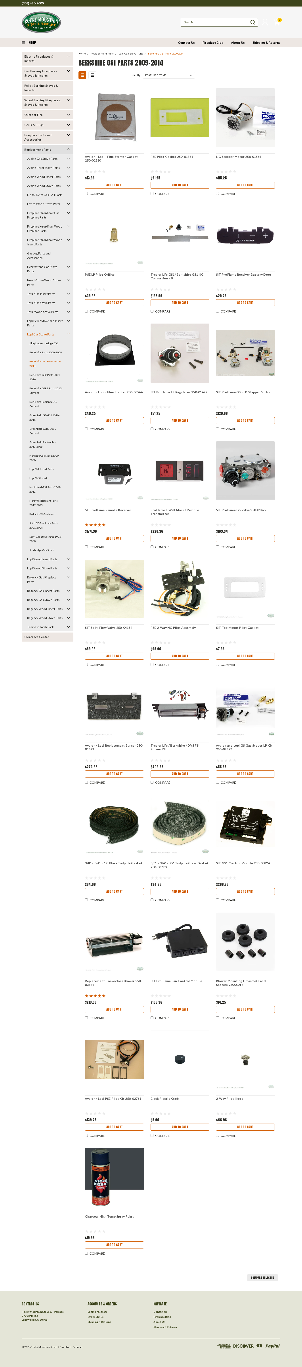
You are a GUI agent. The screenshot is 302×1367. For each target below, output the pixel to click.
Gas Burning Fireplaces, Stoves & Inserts (40, 73)
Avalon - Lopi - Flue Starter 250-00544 (114, 392)
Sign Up (102, 1311)
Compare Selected (262, 1278)
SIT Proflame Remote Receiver (108, 510)
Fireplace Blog (213, 42)
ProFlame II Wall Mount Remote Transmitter (175, 512)
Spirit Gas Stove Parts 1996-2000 (45, 539)
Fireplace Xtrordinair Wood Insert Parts (44, 242)
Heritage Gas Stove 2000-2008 (44, 458)
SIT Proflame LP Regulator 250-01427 (179, 392)
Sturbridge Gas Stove (41, 550)
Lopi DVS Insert (38, 478)
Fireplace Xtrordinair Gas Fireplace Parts (43, 215)
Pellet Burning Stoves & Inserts (41, 88)
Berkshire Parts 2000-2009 (45, 352)
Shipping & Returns (266, 42)
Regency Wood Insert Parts (45, 609)
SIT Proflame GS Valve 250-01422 (241, 510)
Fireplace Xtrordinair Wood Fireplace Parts (44, 229)
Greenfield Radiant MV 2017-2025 (42, 444)
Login (91, 1311)
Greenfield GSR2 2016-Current (43, 431)
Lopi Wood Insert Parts (42, 559)
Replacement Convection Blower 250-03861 (113, 983)
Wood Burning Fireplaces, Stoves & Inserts (42, 102)
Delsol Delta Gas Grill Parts (44, 195)
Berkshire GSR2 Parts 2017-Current (45, 390)
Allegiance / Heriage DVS (43, 343)
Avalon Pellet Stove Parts (43, 167)
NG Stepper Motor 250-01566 (238, 156)
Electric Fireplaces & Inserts (38, 59)
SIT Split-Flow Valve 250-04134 (108, 627)
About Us (238, 42)
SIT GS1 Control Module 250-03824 (243, 863)
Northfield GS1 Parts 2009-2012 (45, 489)
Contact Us (186, 42)
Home (82, 53)
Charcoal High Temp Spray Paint (109, 1216)
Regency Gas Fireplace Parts (41, 580)
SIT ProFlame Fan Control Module (176, 981)
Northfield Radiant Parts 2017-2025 (43, 503)
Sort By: (136, 75)
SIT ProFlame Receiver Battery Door (243, 274)
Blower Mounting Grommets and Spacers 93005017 (241, 983)
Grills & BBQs (34, 125)
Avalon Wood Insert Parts (44, 177)
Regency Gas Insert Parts (43, 591)
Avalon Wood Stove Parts (44, 186)
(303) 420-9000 (33, 3)
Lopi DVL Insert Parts (41, 469)
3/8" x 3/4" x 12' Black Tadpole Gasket (113, 863)
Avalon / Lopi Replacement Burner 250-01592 (114, 747)
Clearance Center (36, 637)
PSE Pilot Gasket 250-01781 (172, 156)
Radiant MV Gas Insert (42, 514)
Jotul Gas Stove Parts (41, 303)
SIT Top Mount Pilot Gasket (237, 627)
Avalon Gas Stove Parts (42, 158)
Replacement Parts (37, 149)
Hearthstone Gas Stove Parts (42, 269)
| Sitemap (76, 1347)
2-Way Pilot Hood (229, 1098)
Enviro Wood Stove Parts (43, 204)
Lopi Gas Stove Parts (40, 334)
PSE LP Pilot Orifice (100, 274)
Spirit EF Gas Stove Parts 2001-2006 (43, 525)
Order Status (95, 1316)
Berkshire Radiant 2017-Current (43, 404)
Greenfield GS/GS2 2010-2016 (44, 417)
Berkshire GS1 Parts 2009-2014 (45, 363)
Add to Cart (114, 185)
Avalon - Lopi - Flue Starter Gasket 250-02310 (111, 158)
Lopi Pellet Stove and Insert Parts (45, 323)
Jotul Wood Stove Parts (42, 312)
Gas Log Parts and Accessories (39, 256)
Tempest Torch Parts (40, 627)
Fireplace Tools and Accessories (38, 137)
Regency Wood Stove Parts (45, 618)
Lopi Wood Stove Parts (42, 568)
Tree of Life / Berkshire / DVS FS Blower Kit (175, 747)
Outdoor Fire (33, 115)
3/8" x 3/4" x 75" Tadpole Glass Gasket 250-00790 (180, 865)
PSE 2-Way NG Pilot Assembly (173, 627)
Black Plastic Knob (165, 1098)
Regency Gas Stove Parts (43, 600)
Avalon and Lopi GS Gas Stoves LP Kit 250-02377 (244, 747)
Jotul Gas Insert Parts (41, 294)
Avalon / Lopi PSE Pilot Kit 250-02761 (113, 1098)
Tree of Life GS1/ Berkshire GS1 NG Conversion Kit (177, 276)
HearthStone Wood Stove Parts (44, 282)
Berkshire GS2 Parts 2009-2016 (45, 377)
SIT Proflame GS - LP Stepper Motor (243, 392)
